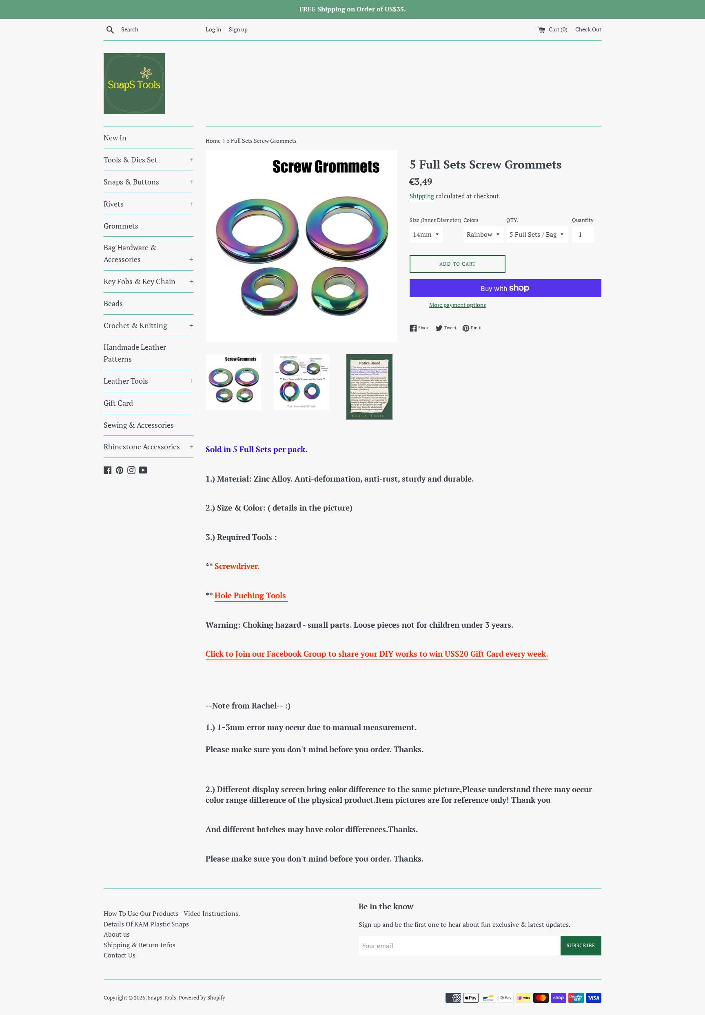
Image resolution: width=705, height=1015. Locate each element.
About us (117, 934)
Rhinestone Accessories (148, 446)
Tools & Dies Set (148, 159)
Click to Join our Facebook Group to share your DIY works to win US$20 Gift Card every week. (377, 654)
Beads (113, 303)
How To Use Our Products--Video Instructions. (172, 913)
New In (115, 137)
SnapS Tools (162, 997)
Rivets (148, 204)
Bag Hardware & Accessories (148, 253)
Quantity (583, 220)
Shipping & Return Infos (139, 944)
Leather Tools (148, 381)
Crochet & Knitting (148, 325)
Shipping (422, 196)
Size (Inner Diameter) (435, 220)
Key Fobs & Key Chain (148, 281)
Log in (213, 29)
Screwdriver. (237, 566)
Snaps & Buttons (148, 182)
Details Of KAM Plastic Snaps (146, 923)
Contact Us (119, 955)
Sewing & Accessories (139, 425)
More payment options (457, 305)
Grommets (121, 226)
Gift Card (118, 403)
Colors (471, 220)
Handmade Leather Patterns (135, 353)
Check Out (588, 29)
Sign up (238, 29)
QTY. (512, 220)
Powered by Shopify (202, 997)
